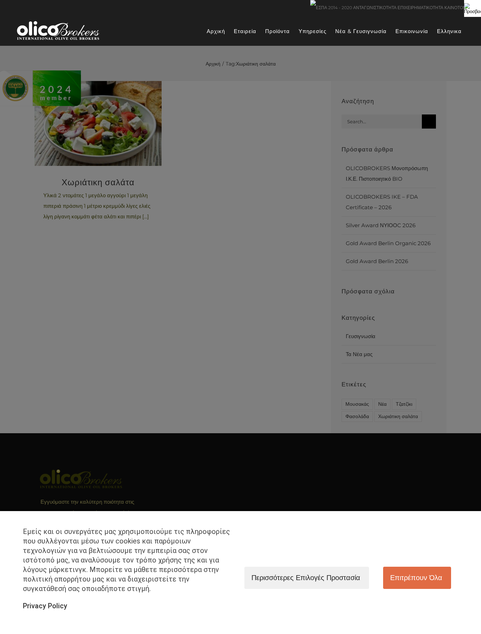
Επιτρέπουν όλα (416, 578)
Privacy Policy (45, 606)
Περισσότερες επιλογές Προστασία (305, 578)
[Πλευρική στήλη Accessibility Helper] (472, 8)
